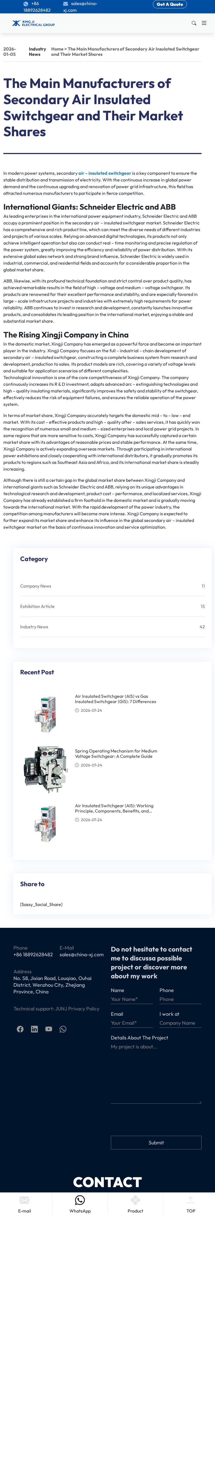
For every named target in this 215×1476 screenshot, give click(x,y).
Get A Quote (170, 4)
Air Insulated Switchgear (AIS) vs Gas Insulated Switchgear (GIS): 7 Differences (115, 698)
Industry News (37, 51)
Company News (35, 586)
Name (117, 990)
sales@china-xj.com (80, 7)
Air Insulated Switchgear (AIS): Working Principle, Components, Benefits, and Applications (114, 811)
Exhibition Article (37, 606)
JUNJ (61, 1008)
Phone (167, 990)
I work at (169, 1014)
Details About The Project (139, 1037)
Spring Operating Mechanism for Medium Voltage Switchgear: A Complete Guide (116, 753)
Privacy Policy (83, 1008)
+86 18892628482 (37, 7)
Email (117, 1014)
